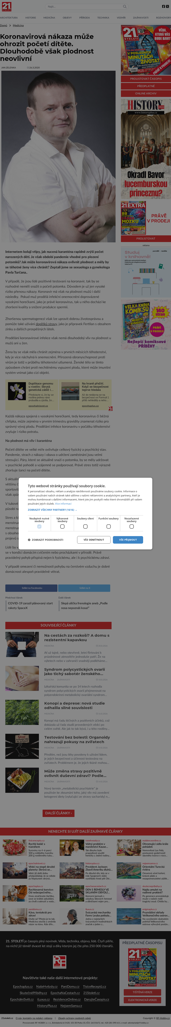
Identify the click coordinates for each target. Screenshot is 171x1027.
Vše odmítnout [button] (94, 539)
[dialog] (85, 513)
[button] (85, 509)
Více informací (63, 503)
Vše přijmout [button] (128, 539)
